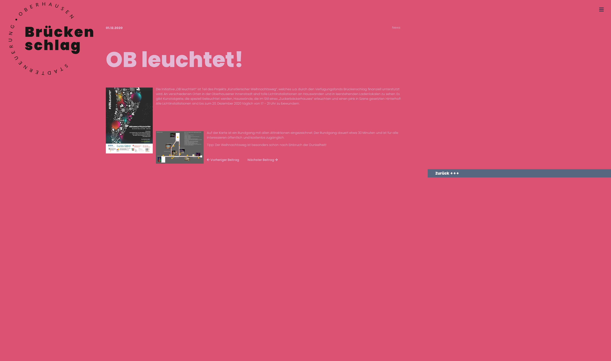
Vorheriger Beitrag (224, 160)
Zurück (442, 173)
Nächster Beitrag (261, 160)
